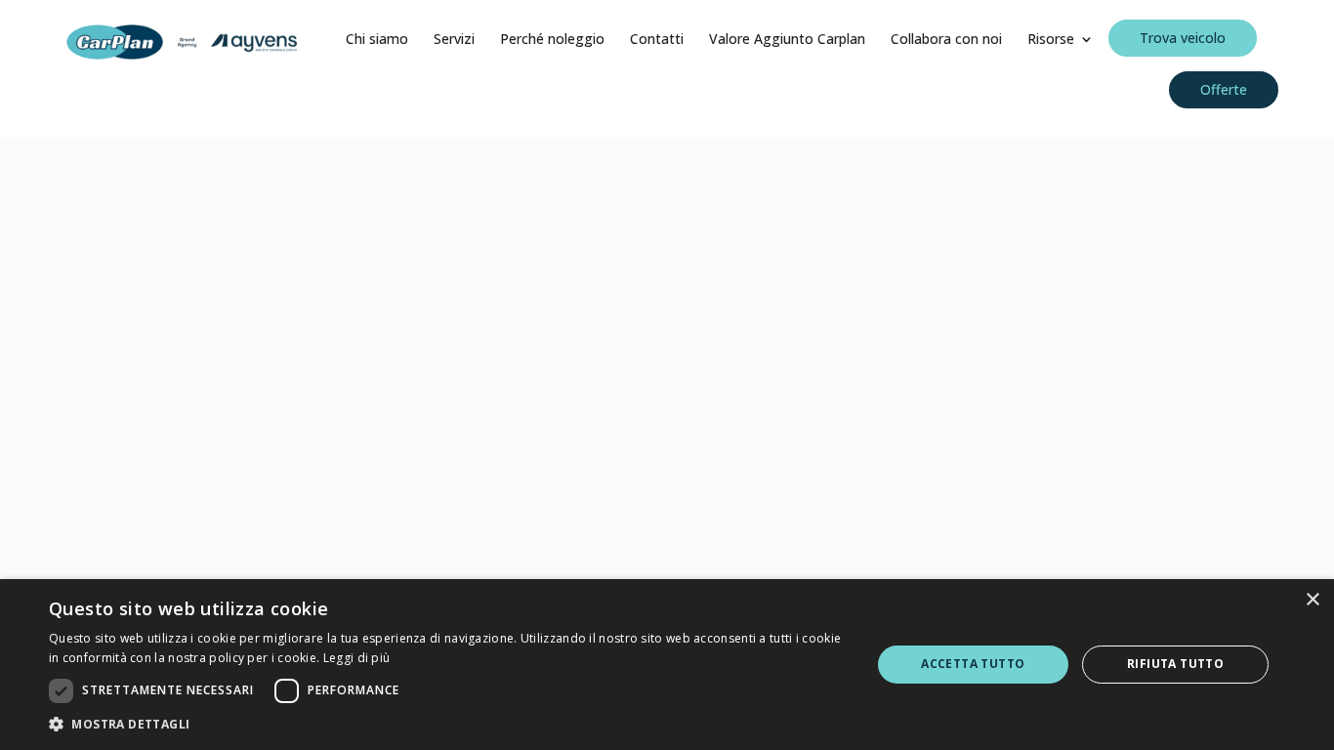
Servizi (454, 40)
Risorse (1050, 40)
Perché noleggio (552, 40)
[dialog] (667, 664)
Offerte (1223, 89)
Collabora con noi (946, 40)
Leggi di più (357, 657)
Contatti (657, 40)
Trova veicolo (1183, 37)
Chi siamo (377, 40)
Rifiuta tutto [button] (1175, 663)
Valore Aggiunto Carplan (787, 40)
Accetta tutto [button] (972, 663)
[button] (447, 724)
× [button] (1312, 600)
